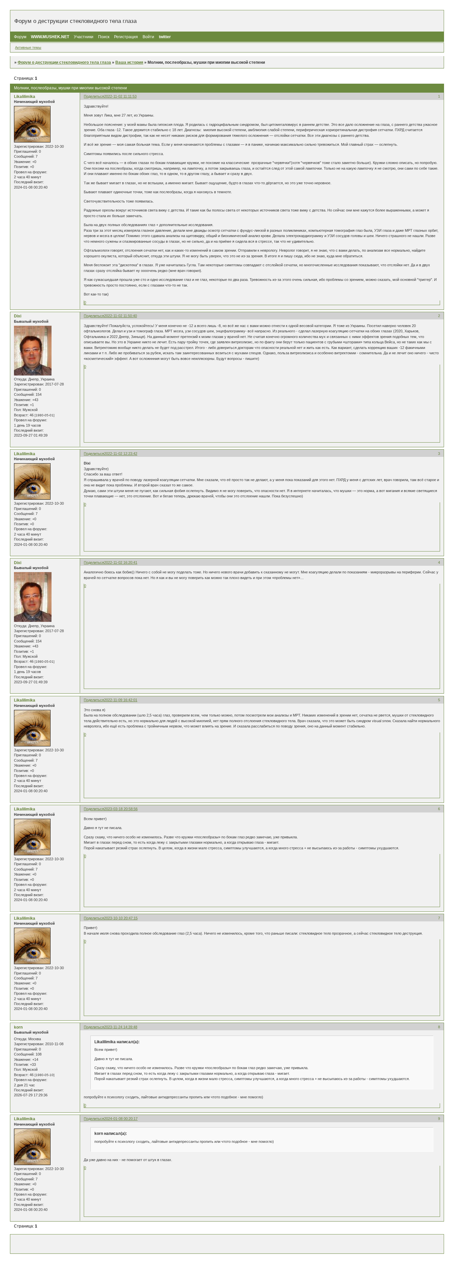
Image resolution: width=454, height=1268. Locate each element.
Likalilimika (24, 96)
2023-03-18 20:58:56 (121, 809)
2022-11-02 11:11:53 (120, 96)
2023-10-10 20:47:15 (121, 918)
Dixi (17, 316)
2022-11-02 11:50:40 (120, 316)
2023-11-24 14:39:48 (120, 1027)
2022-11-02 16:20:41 (120, 562)
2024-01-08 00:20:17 (121, 1119)
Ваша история (129, 62)
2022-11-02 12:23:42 (120, 454)
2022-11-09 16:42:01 (120, 700)
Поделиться (94, 96)
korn (18, 1027)
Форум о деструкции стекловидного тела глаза (64, 62)
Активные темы (28, 47)
